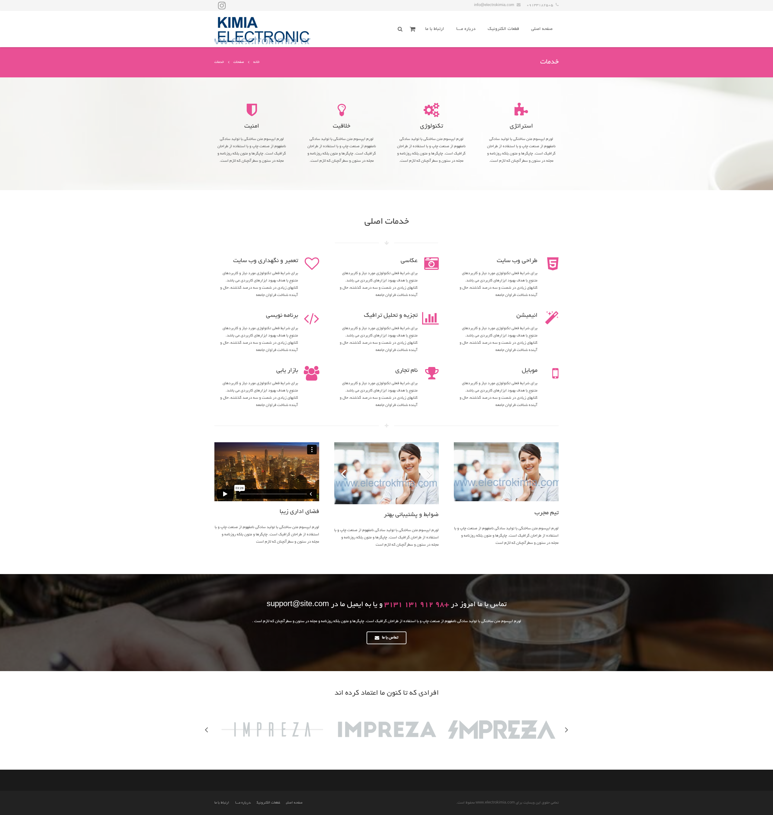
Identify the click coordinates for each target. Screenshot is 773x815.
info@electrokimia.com (494, 5)
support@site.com (298, 605)
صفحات (238, 62)
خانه (256, 62)
